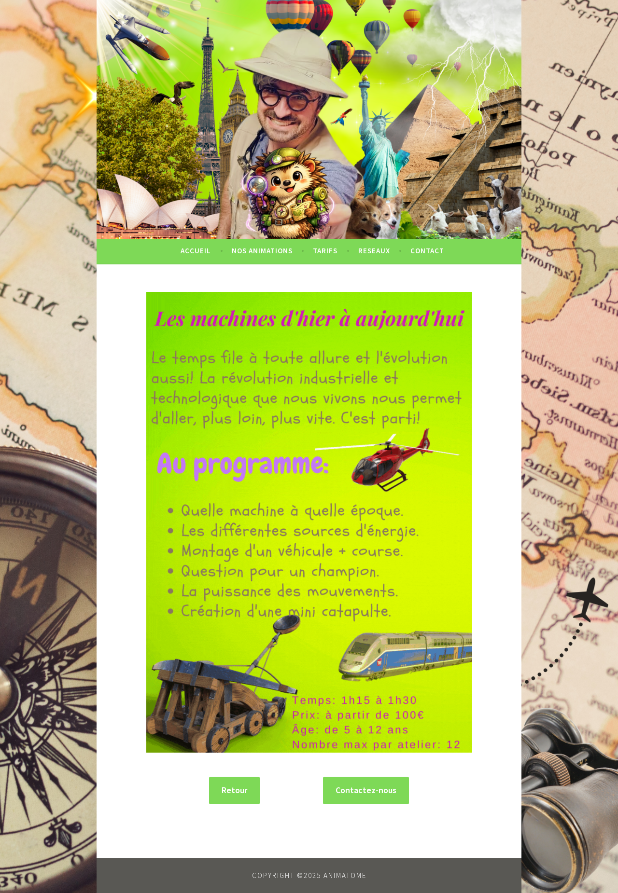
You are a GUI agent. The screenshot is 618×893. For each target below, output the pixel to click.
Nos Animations (262, 250)
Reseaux (374, 250)
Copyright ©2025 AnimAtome (309, 875)
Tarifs (325, 250)
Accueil (196, 250)
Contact (427, 250)
